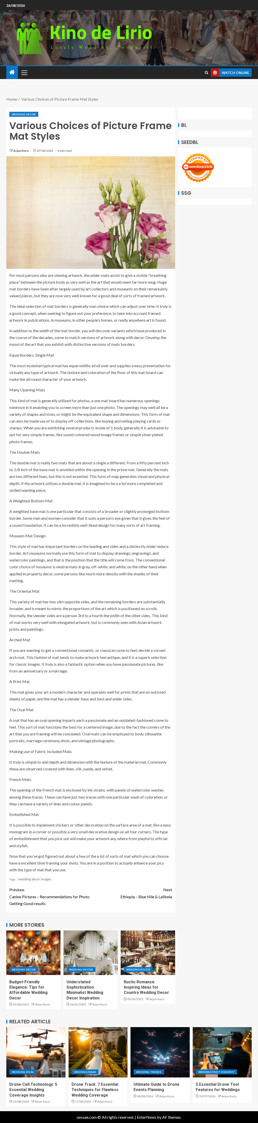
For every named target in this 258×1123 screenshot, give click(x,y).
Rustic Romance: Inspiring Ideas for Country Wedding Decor (146, 987)
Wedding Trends (149, 1071)
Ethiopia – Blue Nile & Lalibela (146, 893)
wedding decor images (34, 879)
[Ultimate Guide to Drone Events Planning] (160, 1052)
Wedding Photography (216, 1071)
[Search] (206, 73)
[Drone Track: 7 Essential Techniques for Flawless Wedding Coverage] (98, 1052)
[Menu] (24, 72)
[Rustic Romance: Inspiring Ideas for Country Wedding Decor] (148, 952)
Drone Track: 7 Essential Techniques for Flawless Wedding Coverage (95, 1090)
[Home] (12, 72)
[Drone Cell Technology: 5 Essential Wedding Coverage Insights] (36, 1052)
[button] (24, 72)
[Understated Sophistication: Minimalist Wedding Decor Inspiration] (90, 952)
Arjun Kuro (21, 151)
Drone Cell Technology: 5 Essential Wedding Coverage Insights (33, 1090)
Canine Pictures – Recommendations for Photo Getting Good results (49, 896)
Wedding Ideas (23, 1071)
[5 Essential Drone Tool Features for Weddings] (222, 1052)
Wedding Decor (24, 114)
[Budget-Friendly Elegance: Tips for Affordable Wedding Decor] (33, 952)
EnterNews (146, 1117)
